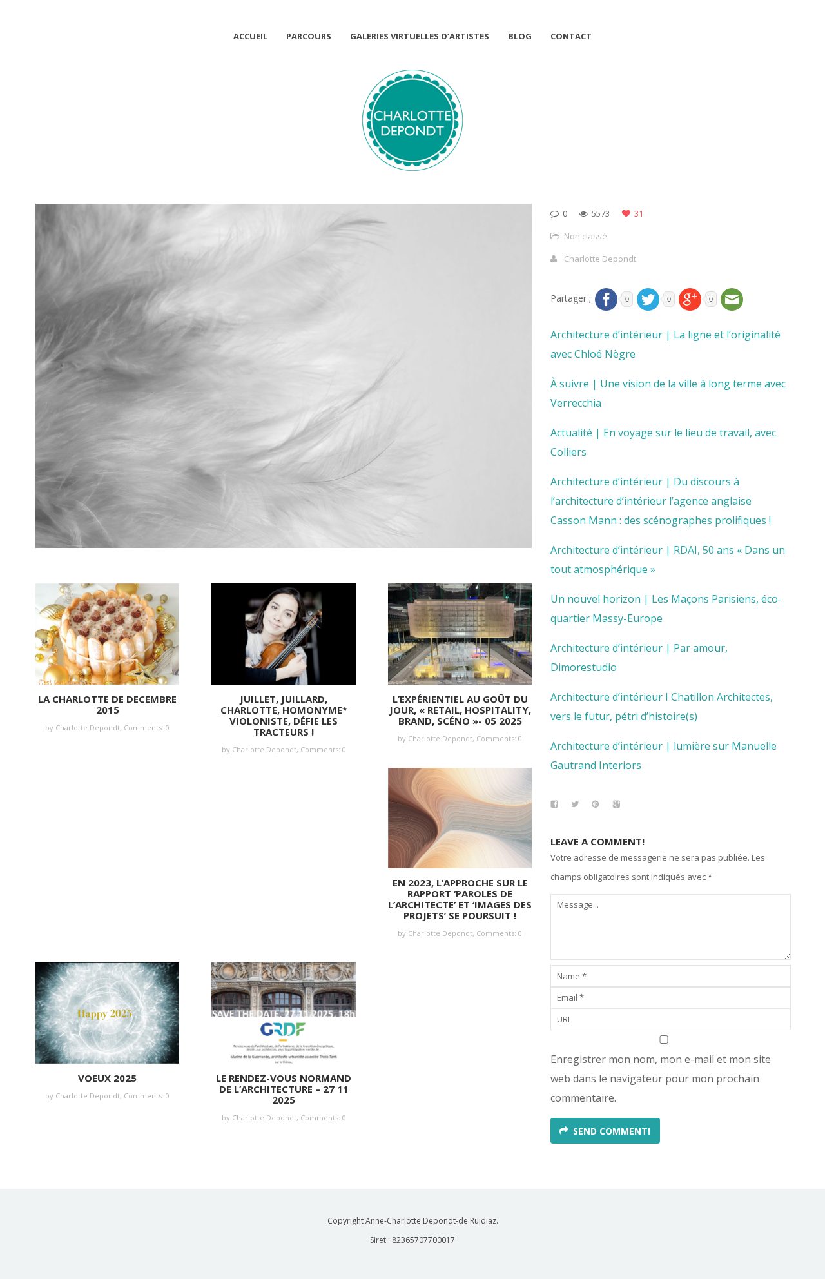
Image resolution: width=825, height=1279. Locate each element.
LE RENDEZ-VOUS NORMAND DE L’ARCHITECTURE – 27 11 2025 (283, 1088)
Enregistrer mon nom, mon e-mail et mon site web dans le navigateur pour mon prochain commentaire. (660, 1078)
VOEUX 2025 (107, 1077)
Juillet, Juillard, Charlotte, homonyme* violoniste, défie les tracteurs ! (283, 715)
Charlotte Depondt (600, 258)
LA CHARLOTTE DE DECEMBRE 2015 (107, 704)
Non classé (585, 236)
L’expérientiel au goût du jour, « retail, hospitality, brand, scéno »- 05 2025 (460, 709)
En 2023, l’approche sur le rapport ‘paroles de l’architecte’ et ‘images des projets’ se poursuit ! (460, 899)
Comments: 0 (147, 727)
